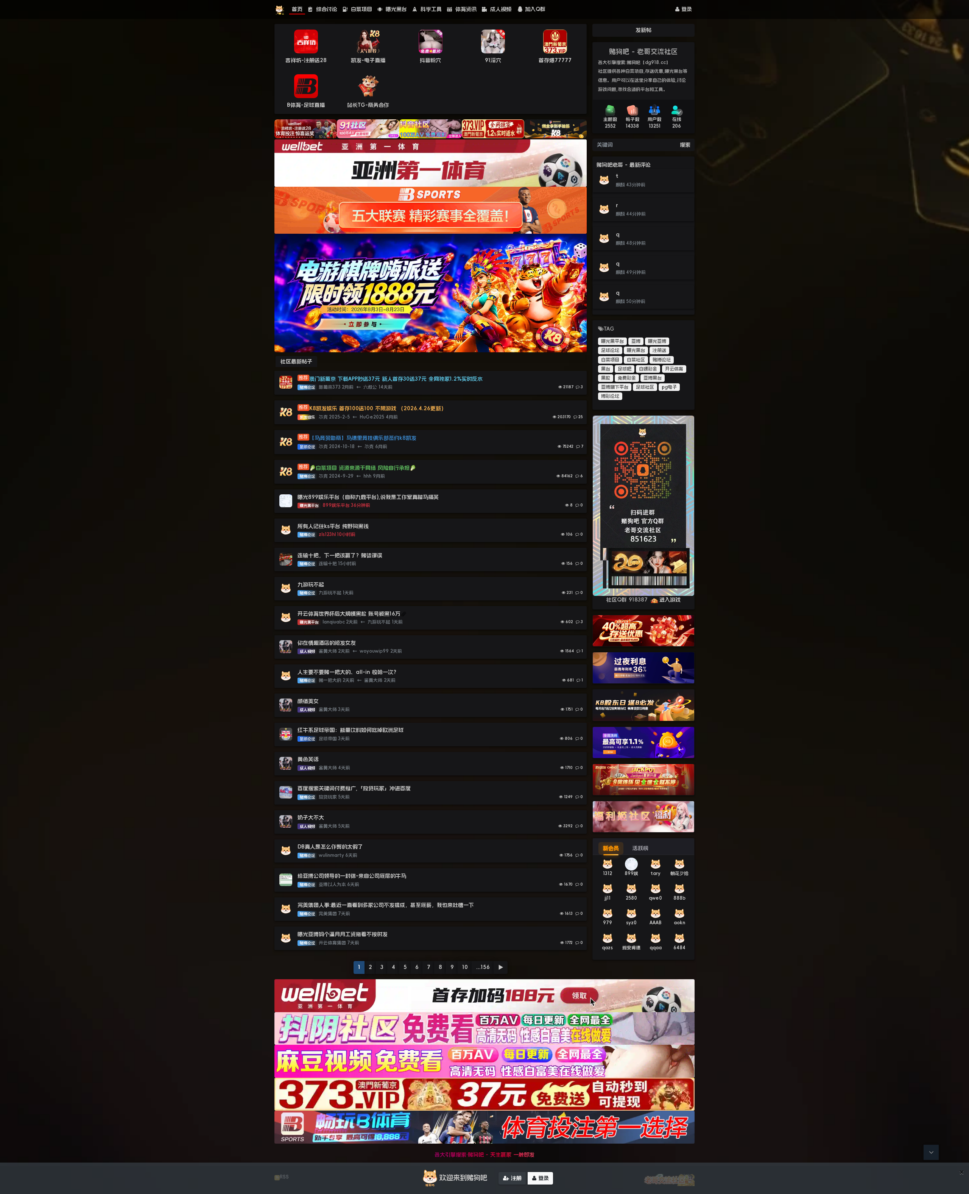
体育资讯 (465, 9)
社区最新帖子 (296, 361)
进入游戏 (670, 599)
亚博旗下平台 (614, 387)
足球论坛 (610, 350)
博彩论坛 (610, 396)
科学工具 (430, 9)
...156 (483, 967)
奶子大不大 (311, 817)
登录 (685, 9)
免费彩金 (627, 378)
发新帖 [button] (643, 30)
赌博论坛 (662, 360)
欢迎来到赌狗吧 (463, 1177)
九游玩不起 (311, 584)
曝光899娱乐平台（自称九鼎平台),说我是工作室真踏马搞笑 (368, 497)
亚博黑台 (652, 378)
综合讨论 (325, 9)
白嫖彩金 (648, 369)
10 (465, 967)
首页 (297, 9)
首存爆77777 (555, 60)
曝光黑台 (395, 9)
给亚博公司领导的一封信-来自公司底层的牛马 (353, 875)
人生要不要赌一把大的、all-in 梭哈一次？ (348, 672)
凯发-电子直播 (368, 60)
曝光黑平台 (612, 341)
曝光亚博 (657, 341)
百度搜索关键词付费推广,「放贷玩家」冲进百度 (354, 788)
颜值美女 (308, 701)
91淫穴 (493, 60)
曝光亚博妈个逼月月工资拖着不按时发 (343, 934)
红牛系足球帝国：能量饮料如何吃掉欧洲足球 (350, 730)
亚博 (635, 341)
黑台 (605, 369)
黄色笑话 (308, 759)
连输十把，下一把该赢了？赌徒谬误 (340, 555)
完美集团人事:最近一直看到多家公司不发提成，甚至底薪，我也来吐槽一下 (386, 905)
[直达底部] (931, 1152)
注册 (515, 1178)
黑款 (605, 378)
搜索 (685, 144)
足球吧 (624, 369)
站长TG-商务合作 (368, 105)
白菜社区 (636, 360)
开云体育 (674, 369)
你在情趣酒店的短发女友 (327, 642)
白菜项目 (360, 9)
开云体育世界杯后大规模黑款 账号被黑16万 (349, 613)
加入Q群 (535, 9)
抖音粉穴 (430, 60)
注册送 (659, 350)
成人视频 (499, 9)
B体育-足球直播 (306, 105)
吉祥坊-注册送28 (306, 60)
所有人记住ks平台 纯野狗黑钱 (333, 526)
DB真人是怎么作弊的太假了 (330, 846)
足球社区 (645, 387)
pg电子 (669, 387)
